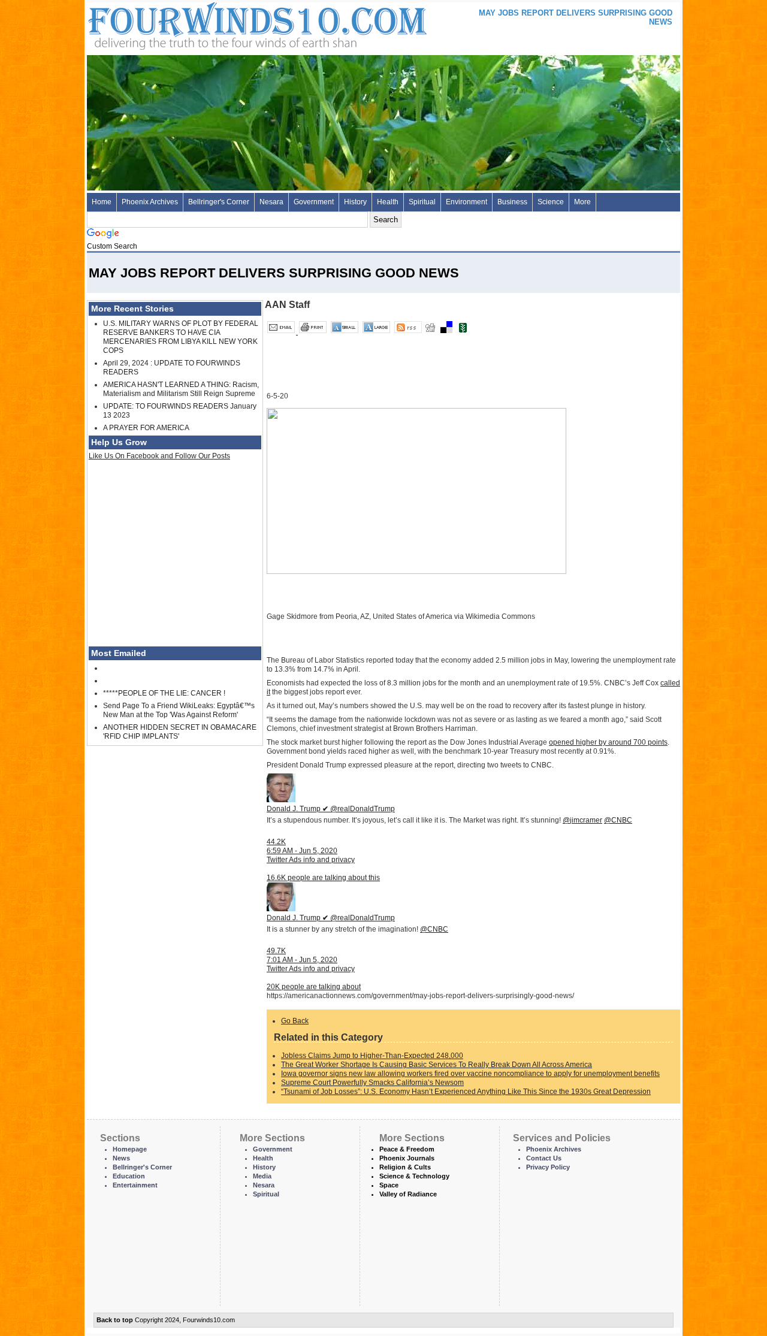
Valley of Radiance (408, 1194)
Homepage (130, 1149)
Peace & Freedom (406, 1149)
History (355, 202)
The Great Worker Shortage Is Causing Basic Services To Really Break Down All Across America (436, 1064)
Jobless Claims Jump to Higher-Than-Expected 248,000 (372, 1055)
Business (512, 202)
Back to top (114, 1319)
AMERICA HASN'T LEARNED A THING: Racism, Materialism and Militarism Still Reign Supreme (181, 389)
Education (129, 1176)
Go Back (295, 1021)
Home (101, 202)
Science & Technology (414, 1176)
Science (550, 202)
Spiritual (422, 202)
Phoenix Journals (406, 1158)
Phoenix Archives (150, 202)
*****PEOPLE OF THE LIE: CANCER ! (164, 693)
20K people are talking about (314, 987)
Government (314, 202)
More (582, 202)
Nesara (271, 202)
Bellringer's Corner (218, 202)
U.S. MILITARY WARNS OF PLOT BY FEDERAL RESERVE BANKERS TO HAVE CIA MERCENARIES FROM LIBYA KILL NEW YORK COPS (180, 337)
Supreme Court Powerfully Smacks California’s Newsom (372, 1082)
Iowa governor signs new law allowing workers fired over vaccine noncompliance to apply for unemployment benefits (470, 1073)
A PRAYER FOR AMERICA (146, 428)
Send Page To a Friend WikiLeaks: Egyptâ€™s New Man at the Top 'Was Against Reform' (179, 710)
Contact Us (543, 1158)
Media (262, 1176)
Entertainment (135, 1185)
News (121, 1158)
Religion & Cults (405, 1167)
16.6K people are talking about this (323, 877)
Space (388, 1185)
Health (387, 202)
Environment (466, 202)
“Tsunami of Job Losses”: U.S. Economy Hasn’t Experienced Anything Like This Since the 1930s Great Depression (466, 1091)
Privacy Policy (548, 1167)
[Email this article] (282, 331)
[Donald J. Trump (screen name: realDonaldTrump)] (281, 800)
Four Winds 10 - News (207, 23)
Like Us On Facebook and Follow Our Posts (159, 456)
